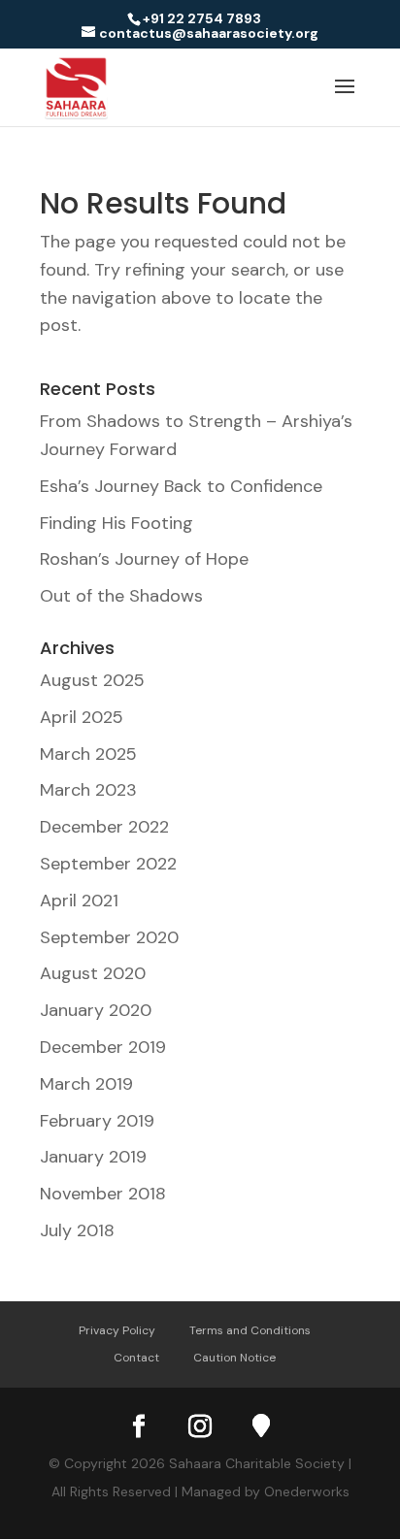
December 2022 (104, 826)
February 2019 (97, 1120)
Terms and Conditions (250, 1330)
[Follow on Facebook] (139, 1426)
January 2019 (93, 1156)
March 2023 (88, 790)
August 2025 (92, 680)
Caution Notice (234, 1357)
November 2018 (103, 1193)
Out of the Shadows (121, 595)
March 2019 (86, 1084)
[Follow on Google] (261, 1425)
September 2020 (109, 937)
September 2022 (108, 863)
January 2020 (95, 1010)
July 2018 (77, 1230)
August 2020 (93, 973)
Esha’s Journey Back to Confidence (181, 486)
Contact (136, 1357)
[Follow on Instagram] (200, 1426)
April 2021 (79, 900)
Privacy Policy (117, 1330)
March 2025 (88, 754)
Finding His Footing (116, 523)
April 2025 (81, 717)
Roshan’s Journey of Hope (144, 559)
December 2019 (103, 1047)
